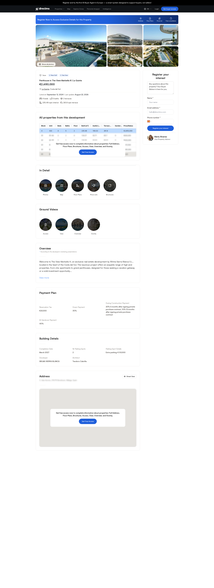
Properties (58, 9)
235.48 (84, 131)
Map (68, 9)
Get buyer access (169, 9)
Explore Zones (78, 9)
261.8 (106, 131)
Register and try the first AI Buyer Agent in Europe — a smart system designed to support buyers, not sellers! (107, 3)
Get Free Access (88, 152)
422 (50, 131)
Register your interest (160, 128)
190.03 (95, 131)
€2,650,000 (128, 131)
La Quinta (45, 89)
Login (157, 9)
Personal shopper (93, 9)
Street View (131, 376)
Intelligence (107, 9)
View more (44, 277)
